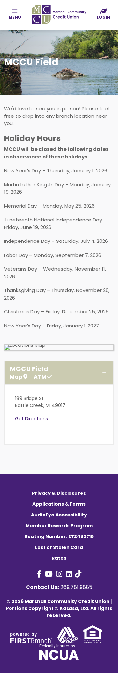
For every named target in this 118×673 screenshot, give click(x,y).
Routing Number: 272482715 (59, 536)
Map (16, 377)
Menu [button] (15, 17)
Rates (59, 558)
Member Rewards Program (59, 525)
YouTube (49, 574)
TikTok (78, 574)
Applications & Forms (59, 504)
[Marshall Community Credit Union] (59, 14)
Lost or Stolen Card (59, 547)
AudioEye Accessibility (59, 515)
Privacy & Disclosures (59, 493)
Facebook (39, 574)
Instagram (59, 574)
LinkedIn (69, 574)
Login (103, 17)
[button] (103, 14)
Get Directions (31, 418)
